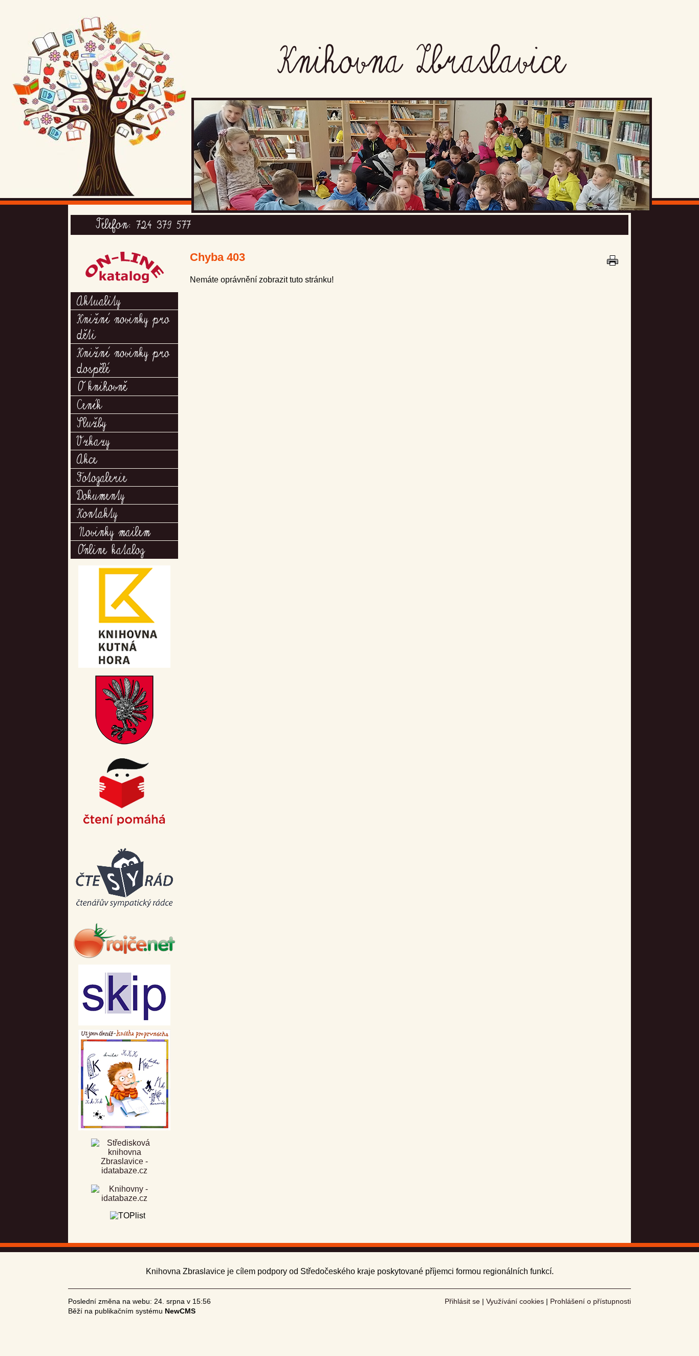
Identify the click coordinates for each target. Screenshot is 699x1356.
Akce (87, 458)
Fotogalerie (102, 477)
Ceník (89, 404)
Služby (91, 422)
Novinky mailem (113, 531)
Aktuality (98, 300)
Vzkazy (93, 440)
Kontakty (97, 513)
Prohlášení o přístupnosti (590, 1301)
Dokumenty (100, 495)
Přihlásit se (462, 1301)
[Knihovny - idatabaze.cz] (124, 1195)
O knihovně (102, 386)
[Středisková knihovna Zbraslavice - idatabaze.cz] (124, 1162)
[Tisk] (612, 260)
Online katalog (110, 549)
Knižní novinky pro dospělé (123, 360)
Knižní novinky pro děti (123, 326)
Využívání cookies (515, 1301)
